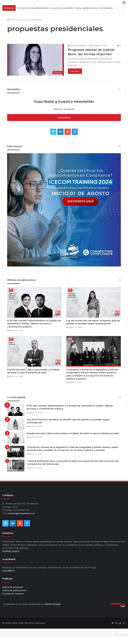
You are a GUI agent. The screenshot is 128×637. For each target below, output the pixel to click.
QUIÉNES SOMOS (10, 559)
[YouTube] (67, 140)
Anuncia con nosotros (13, 602)
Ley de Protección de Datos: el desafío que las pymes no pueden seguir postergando (93, 331)
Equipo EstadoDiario (78, 54)
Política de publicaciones (14, 598)
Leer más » (75, 79)
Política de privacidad (12, 595)
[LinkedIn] (60, 140)
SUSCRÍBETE (8, 579)
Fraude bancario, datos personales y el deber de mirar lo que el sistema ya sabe (33, 380)
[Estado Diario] (17, 7)
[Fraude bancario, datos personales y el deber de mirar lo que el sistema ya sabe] (34, 359)
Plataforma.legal (53, 612)
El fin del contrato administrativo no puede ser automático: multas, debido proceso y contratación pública (68, 16)
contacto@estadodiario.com (21, 521)
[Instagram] (75, 140)
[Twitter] (53, 140)
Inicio (12, 28)
